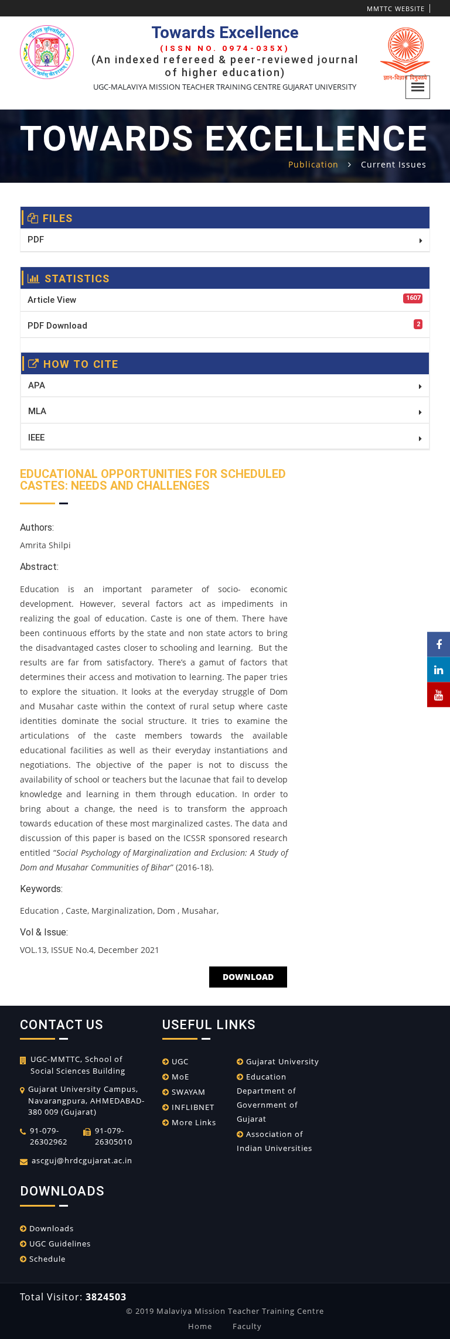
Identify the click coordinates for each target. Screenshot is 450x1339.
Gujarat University (281, 1061)
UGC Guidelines (59, 1243)
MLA (37, 411)
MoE (179, 1076)
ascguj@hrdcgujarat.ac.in (82, 1160)
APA (36, 385)
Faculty (247, 1326)
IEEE (36, 437)
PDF (36, 239)
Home (200, 1326)
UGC (179, 1061)
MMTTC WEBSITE (396, 8)
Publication (313, 164)
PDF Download (224, 325)
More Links (192, 1122)
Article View (224, 299)
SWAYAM (187, 1092)
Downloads (50, 1228)
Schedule (46, 1258)
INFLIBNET (191, 1107)
